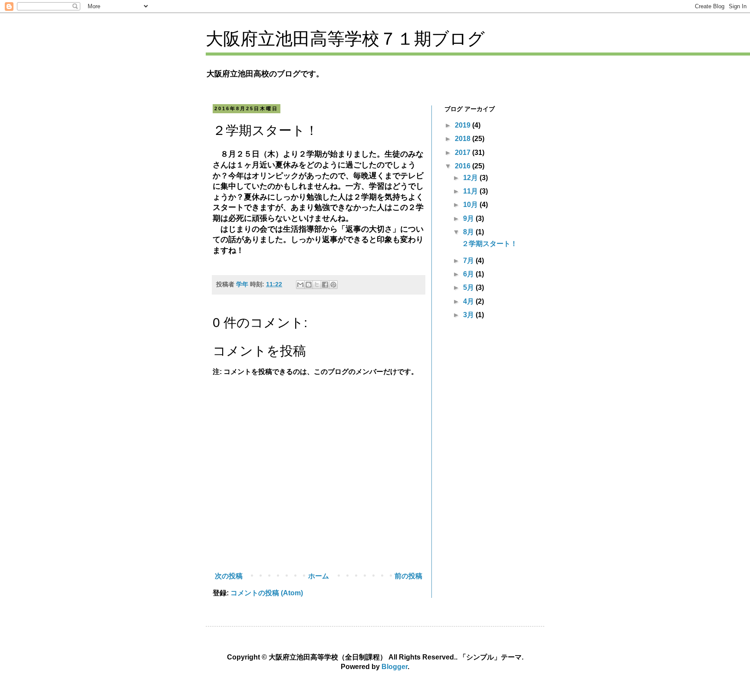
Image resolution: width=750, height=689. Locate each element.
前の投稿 (408, 576)
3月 (469, 314)
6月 (469, 274)
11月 (471, 191)
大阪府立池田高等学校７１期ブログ (345, 38)
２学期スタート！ (489, 243)
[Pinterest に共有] (333, 284)
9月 (469, 218)
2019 (463, 125)
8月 (469, 232)
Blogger (395, 666)
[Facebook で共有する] (325, 284)
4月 (469, 301)
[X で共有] (316, 284)
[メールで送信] (300, 284)
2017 (463, 152)
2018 (463, 138)
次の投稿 (229, 576)
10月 (471, 204)
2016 (463, 166)
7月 (469, 260)
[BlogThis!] (308, 284)
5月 (469, 287)
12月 (471, 177)
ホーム (318, 576)
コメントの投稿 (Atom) (266, 593)
